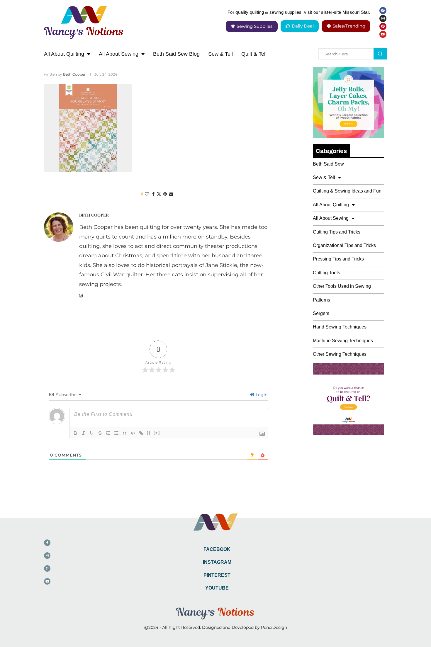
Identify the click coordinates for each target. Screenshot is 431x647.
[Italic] (83, 433)
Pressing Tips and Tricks (338, 258)
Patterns (321, 299)
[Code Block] (133, 433)
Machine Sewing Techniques (343, 340)
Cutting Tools (326, 272)
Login (260, 394)
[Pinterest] (382, 26)
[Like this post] (147, 194)
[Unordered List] (116, 433)
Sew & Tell (220, 54)
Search (380, 53)
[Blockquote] (125, 433)
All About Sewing (118, 54)
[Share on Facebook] (153, 194)
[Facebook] (382, 10)
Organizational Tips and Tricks (344, 245)
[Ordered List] (108, 433)
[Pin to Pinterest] (165, 194)
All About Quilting (64, 54)
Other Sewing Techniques (339, 354)
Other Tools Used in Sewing (342, 286)
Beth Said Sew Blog (176, 54)
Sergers (321, 313)
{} (149, 432)
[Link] (141, 433)
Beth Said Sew (328, 163)
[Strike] (100, 433)
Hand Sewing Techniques (339, 326)
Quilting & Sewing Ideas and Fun (347, 190)
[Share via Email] (171, 194)
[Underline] (92, 433)
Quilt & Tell (254, 54)
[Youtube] (382, 34)
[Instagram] (382, 18)
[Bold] (75, 433)
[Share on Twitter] (159, 194)
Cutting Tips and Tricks (336, 231)
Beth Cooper (74, 74)
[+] (157, 432)
